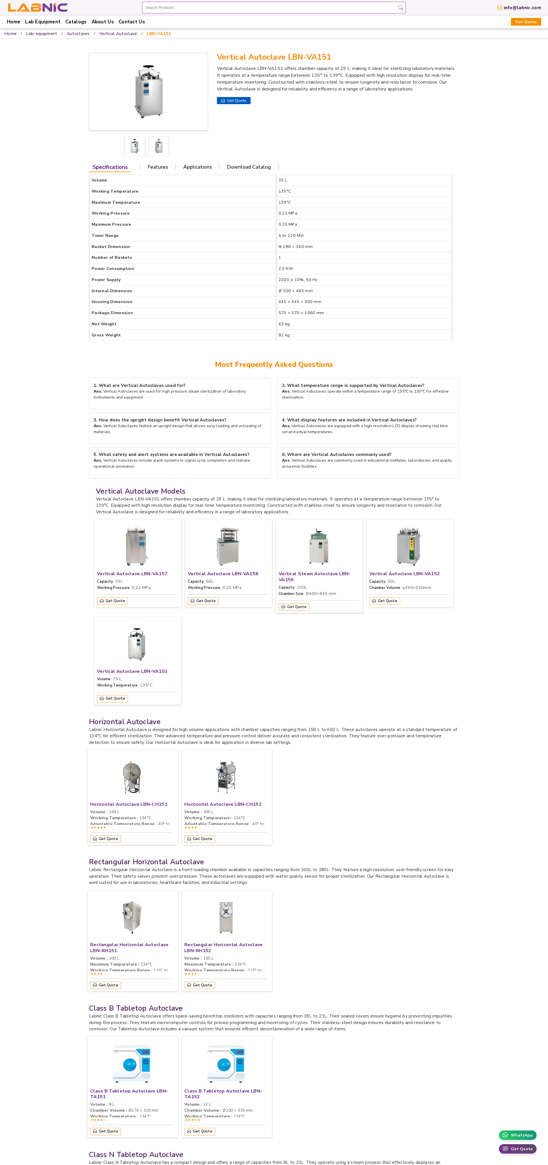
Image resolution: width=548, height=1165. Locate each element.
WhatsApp (522, 1135)
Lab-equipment (41, 34)
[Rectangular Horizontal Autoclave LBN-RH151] (131, 919)
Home (13, 22)
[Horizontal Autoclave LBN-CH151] (131, 778)
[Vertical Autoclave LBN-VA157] (137, 548)
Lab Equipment (43, 22)
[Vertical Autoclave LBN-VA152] (409, 548)
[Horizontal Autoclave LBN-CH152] (226, 778)
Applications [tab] (197, 166)
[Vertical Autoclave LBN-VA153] (137, 646)
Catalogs (75, 22)
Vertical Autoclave (118, 34)
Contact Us (132, 22)
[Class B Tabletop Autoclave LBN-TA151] (131, 1065)
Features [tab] (158, 166)
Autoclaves (78, 34)
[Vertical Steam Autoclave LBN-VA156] (318, 548)
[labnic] (37, 7)
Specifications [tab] (110, 167)
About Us (103, 22)
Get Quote (526, 22)
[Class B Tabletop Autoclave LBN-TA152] (226, 1065)
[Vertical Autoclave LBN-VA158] (227, 548)
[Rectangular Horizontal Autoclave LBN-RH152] (226, 919)
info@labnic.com (522, 8)
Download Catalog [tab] (249, 166)
